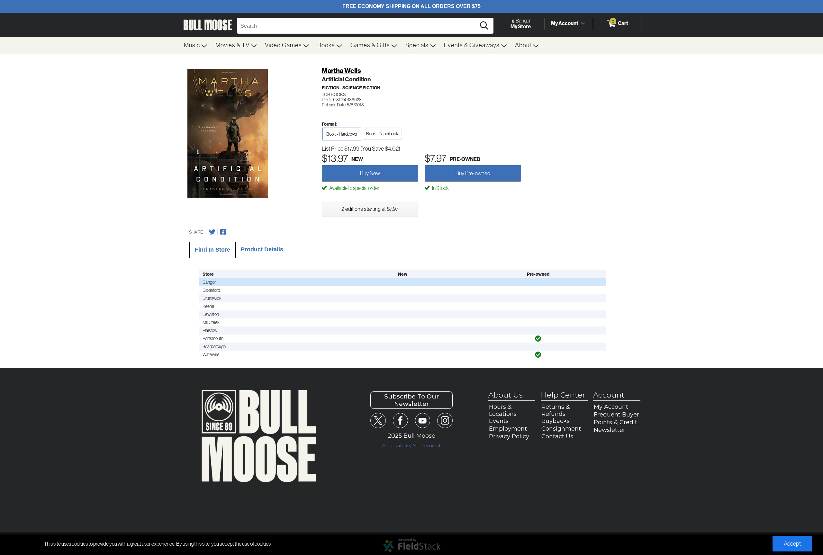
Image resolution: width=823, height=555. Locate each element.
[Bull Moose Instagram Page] (445, 420)
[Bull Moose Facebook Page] (400, 420)
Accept (792, 544)
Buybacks (555, 421)
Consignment (561, 428)
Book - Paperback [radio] (382, 133)
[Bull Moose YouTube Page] (422, 420)
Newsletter (609, 430)
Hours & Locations (503, 410)
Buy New (370, 173)
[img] (538, 339)
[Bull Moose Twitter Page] (378, 420)
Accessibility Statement (411, 446)
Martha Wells (341, 71)
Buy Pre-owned (473, 173)
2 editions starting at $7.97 (369, 209)
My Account (564, 23)
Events (499, 421)
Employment (508, 428)
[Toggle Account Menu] (583, 24)
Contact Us (557, 436)
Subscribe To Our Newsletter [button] (411, 400)
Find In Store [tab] (212, 249)
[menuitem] (196, 45)
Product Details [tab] (262, 249)
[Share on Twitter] (212, 232)
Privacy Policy (509, 436)
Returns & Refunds (555, 410)
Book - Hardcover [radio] (341, 134)
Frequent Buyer (616, 414)
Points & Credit (615, 422)
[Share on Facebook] (223, 232)
